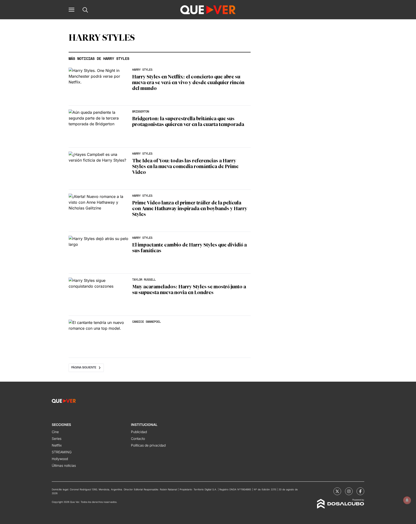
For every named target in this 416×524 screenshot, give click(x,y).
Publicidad (139, 432)
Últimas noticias (64, 465)
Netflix (57, 445)
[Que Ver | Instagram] (348, 491)
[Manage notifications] (407, 500)
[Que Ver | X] (337, 491)
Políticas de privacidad (148, 445)
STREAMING (62, 452)
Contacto (138, 438)
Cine (55, 432)
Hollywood (60, 459)
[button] (71, 9)
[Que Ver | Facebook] (360, 491)
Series (56, 438)
